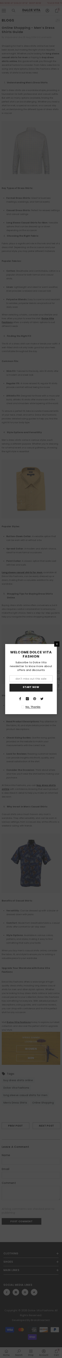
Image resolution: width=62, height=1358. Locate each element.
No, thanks (33, 707)
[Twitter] (41, 698)
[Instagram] (27, 698)
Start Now (31, 687)
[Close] (56, 644)
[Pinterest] (34, 698)
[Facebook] (20, 698)
